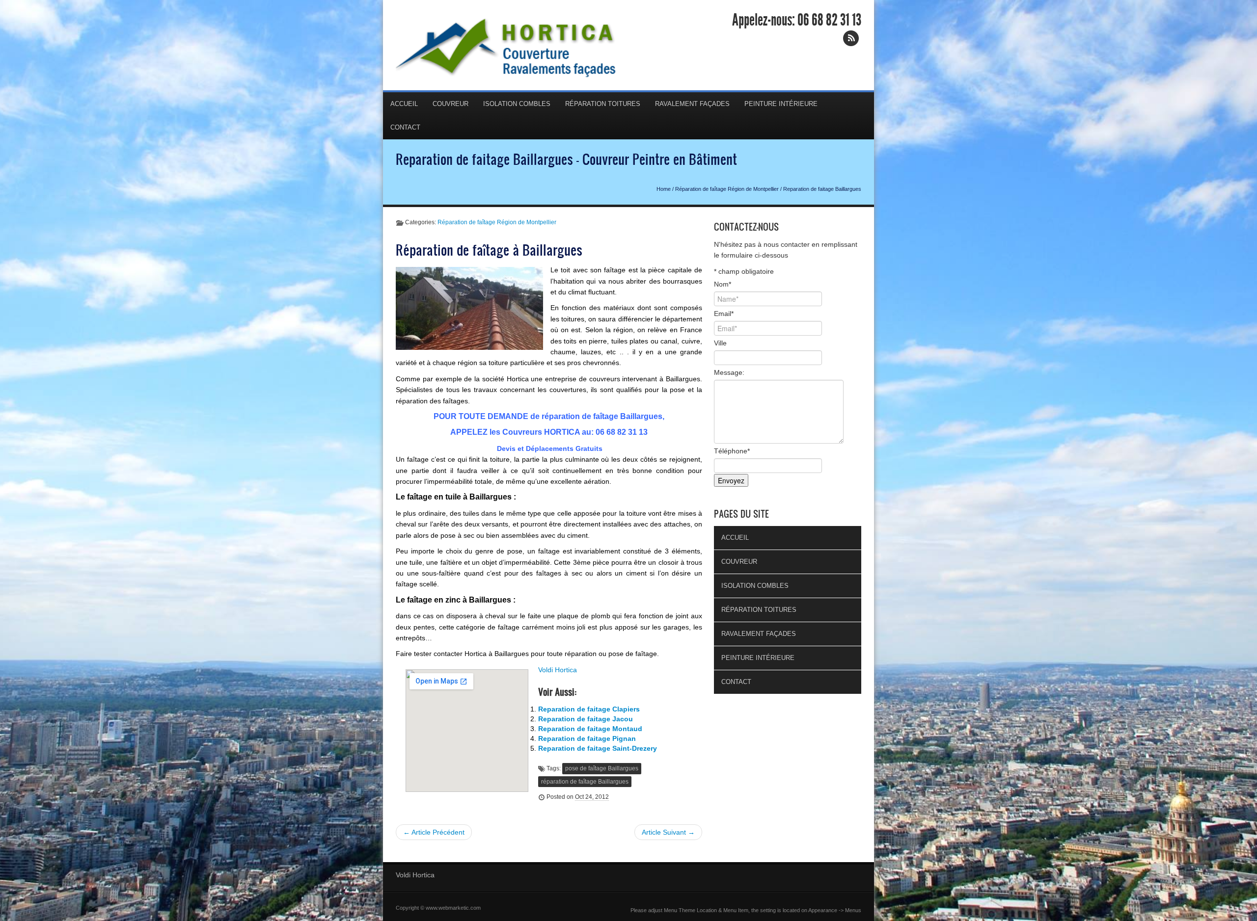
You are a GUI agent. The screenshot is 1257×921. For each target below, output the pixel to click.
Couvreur (450, 103)
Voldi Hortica (557, 670)
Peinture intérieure (781, 103)
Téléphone (732, 451)
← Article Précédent (434, 832)
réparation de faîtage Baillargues (584, 781)
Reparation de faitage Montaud (590, 729)
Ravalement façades (692, 103)
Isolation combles (516, 103)
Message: (729, 372)
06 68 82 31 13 (829, 20)
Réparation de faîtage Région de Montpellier (727, 189)
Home (663, 189)
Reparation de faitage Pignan (587, 738)
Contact (405, 127)
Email (724, 313)
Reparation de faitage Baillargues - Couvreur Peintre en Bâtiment (566, 159)
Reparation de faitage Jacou (585, 719)
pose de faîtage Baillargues (601, 768)
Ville (720, 343)
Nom (722, 284)
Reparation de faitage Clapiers (589, 709)
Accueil (404, 103)
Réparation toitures (602, 103)
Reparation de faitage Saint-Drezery (597, 748)
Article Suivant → (668, 832)
